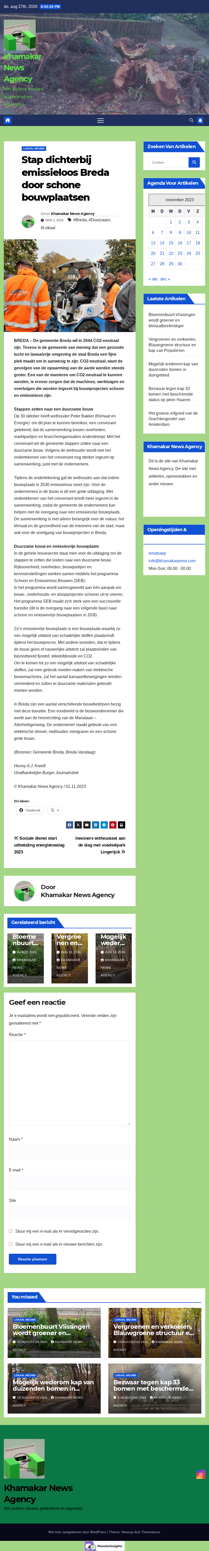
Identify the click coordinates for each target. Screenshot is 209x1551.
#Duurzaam (99, 220)
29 (171, 264)
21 (162, 253)
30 (180, 264)
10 (189, 232)
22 (171, 253)
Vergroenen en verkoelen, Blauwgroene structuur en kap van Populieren (173, 345)
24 (189, 253)
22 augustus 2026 (32, 1341)
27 (153, 264)
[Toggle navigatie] (100, 120)
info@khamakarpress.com (172, 561)
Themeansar (150, 1532)
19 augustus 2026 (133, 1341)
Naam (15, 1139)
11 (197, 232)
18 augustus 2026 (32, 1397)
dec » (165, 279)
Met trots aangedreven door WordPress (77, 1532)
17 (189, 243)
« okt (153, 279)
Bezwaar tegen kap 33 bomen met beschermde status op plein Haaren (171, 394)
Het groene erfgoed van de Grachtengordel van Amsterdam (173, 419)
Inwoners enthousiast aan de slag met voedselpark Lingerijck (100, 845)
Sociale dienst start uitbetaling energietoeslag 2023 (39, 845)
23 (180, 253)
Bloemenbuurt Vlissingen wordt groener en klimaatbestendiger (172, 320)
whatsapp (157, 553)
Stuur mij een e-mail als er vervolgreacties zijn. (57, 1231)
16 (180, 243)
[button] (191, 120)
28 (162, 264)
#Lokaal (48, 228)
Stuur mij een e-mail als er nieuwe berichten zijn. (59, 1244)
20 (153, 253)
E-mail (16, 1170)
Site (12, 1200)
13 (153, 243)
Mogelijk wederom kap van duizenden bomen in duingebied (173, 369)
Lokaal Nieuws (34, 148)
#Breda (80, 220)
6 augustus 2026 (132, 1397)
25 (197, 253)
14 (162, 243)
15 (171, 243)
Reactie (17, 1034)
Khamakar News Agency (22, 68)
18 (197, 243)
